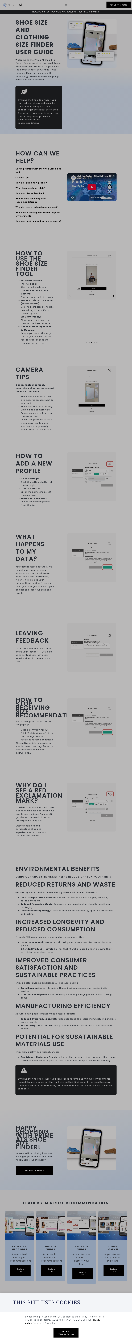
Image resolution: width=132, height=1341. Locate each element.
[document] (66, 670)
